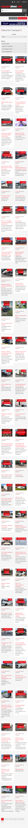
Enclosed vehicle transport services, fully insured (6, 739)
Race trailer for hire (6, 613)
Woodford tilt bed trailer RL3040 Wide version (6, 286)
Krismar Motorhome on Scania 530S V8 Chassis (20, 103)
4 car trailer (18, 221)
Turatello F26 (18, 475)
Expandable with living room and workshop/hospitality (20, 445)
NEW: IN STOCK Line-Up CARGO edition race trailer (21, 554)
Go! (24, 10)
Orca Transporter (5, 71)
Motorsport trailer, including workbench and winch (6, 707)
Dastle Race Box (19, 769)
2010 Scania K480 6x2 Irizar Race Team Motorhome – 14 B (7, 254)
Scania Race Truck (19, 196)
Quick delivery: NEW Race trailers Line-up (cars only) (6, 168)
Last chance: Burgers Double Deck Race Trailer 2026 (6, 135)
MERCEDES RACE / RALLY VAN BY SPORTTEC (19, 254)
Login (18, 2)
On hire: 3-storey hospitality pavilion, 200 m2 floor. (6, 353)
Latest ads (13, 18)
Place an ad (22, 18)
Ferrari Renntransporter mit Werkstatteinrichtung (20, 167)
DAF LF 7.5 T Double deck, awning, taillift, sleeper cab (6, 222)
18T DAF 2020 (18, 497)
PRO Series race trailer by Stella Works (19, 739)
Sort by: (14, 34)
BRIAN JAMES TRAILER (7, 475)
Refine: (3, 41)
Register (24, 2)
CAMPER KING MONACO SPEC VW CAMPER (19, 615)
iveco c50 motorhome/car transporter (19, 585)
